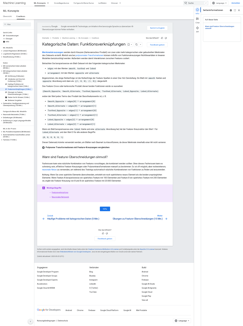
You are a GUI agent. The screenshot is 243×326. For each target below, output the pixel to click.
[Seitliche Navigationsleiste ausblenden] (30, 321)
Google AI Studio (148, 284)
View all (145, 300)
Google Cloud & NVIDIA (46, 288)
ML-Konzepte (40, 3)
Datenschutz (63, 321)
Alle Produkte (141, 310)
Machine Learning (14, 3)
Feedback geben (157, 45)
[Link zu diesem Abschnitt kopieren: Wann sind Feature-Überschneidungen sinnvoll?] (110, 157)
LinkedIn (92, 284)
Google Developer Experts (47, 280)
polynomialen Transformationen (89, 55)
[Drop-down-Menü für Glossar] (121, 3)
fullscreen (234, 10)
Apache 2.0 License (147, 249)
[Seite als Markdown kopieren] (136, 44)
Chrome (145, 276)
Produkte (55, 38)
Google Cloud (147, 292)
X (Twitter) (93, 288)
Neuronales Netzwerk (60, 197)
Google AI (127, 310)
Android (145, 272)
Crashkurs (20, 16)
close (238, 10)
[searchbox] (17, 24)
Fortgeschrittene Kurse (84, 3)
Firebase (145, 280)
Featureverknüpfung (60, 192)
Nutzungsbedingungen (46, 321)
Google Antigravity (149, 288)
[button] (16, 50)
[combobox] (195, 3)
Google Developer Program (48, 272)
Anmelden (235, 3)
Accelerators (42, 284)
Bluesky (92, 276)
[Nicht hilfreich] (166, 38)
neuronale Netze (49, 169)
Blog (91, 272)
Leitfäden (102, 3)
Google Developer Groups (47, 276)
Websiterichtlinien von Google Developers (75, 252)
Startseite (45, 38)
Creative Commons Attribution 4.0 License (103, 249)
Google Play (146, 296)
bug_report (230, 10)
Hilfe (105, 209)
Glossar (114, 3)
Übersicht (7, 16)
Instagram (93, 280)
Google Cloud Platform (109, 310)
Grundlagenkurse (61, 3)
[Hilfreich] (162, 38)
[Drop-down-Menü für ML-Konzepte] (49, 3)
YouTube (93, 292)
